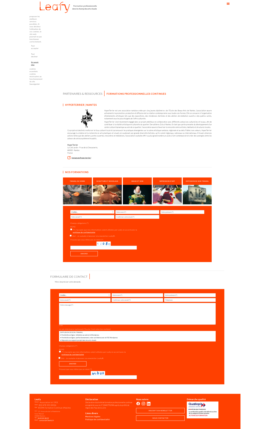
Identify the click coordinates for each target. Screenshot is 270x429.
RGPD (73, 227)
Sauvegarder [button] (35, 84)
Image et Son (137, 181)
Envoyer (84, 254)
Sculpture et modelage (107, 181)
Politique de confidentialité (97, 419)
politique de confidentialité (84, 232)
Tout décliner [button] (34, 55)
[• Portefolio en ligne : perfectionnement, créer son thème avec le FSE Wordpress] (137, 337)
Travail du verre (77, 181)
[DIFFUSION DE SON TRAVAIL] (137, 332)
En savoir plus (35, 63)
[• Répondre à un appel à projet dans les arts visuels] (137, 340)
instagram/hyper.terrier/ (81, 158)
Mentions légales (92, 416)
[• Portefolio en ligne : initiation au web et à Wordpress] (137, 335)
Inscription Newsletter (160, 411)
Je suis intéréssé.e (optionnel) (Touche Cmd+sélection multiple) (85, 329)
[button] (265, 424)
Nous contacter (160, 418)
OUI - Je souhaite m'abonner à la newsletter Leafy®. (93, 236)
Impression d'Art (167, 181)
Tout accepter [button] (35, 47)
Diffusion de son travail (197, 181)
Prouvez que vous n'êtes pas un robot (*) (86, 240)
